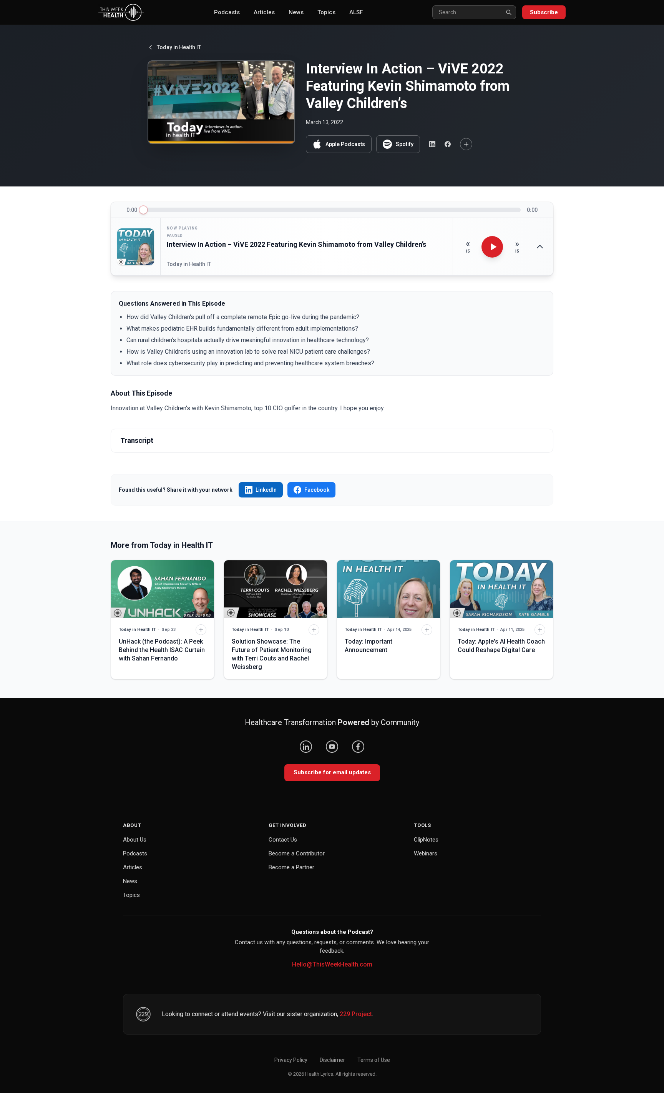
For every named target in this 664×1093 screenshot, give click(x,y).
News (296, 12)
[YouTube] (332, 746)
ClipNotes (426, 839)
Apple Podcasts (345, 144)
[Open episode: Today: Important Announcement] (388, 589)
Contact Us (283, 839)
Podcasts (227, 12)
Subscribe (544, 12)
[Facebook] (358, 746)
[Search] (508, 12)
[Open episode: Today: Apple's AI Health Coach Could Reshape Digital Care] (501, 589)
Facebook (316, 490)
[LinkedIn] (305, 746)
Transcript (136, 440)
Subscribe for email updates (332, 772)
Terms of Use (373, 1060)
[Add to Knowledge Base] (466, 144)
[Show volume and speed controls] (539, 246)
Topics (326, 12)
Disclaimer (332, 1060)
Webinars (425, 853)
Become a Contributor (297, 853)
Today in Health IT (179, 47)
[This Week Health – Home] (121, 12)
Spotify (404, 144)
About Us (134, 839)
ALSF (356, 12)
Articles (264, 12)
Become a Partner (291, 867)
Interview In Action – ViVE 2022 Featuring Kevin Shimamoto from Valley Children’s (296, 244)
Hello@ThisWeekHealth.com (332, 964)
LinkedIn (266, 490)
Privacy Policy (290, 1060)
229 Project (356, 1014)
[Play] (492, 247)
